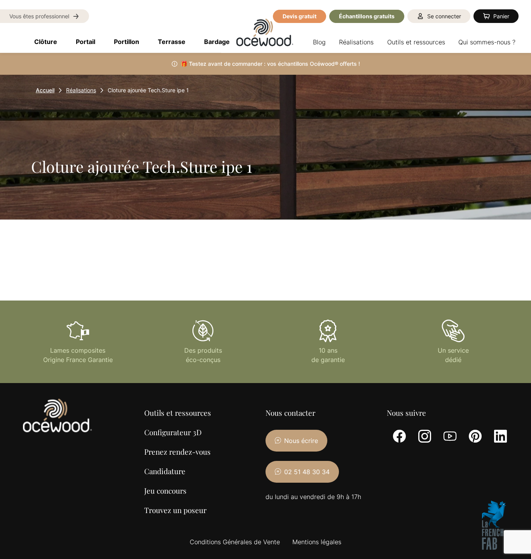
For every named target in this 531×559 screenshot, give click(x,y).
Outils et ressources (177, 413)
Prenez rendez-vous (177, 451)
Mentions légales (316, 542)
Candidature (164, 471)
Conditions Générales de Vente (235, 542)
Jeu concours (165, 490)
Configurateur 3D (173, 432)
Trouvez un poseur (175, 510)
